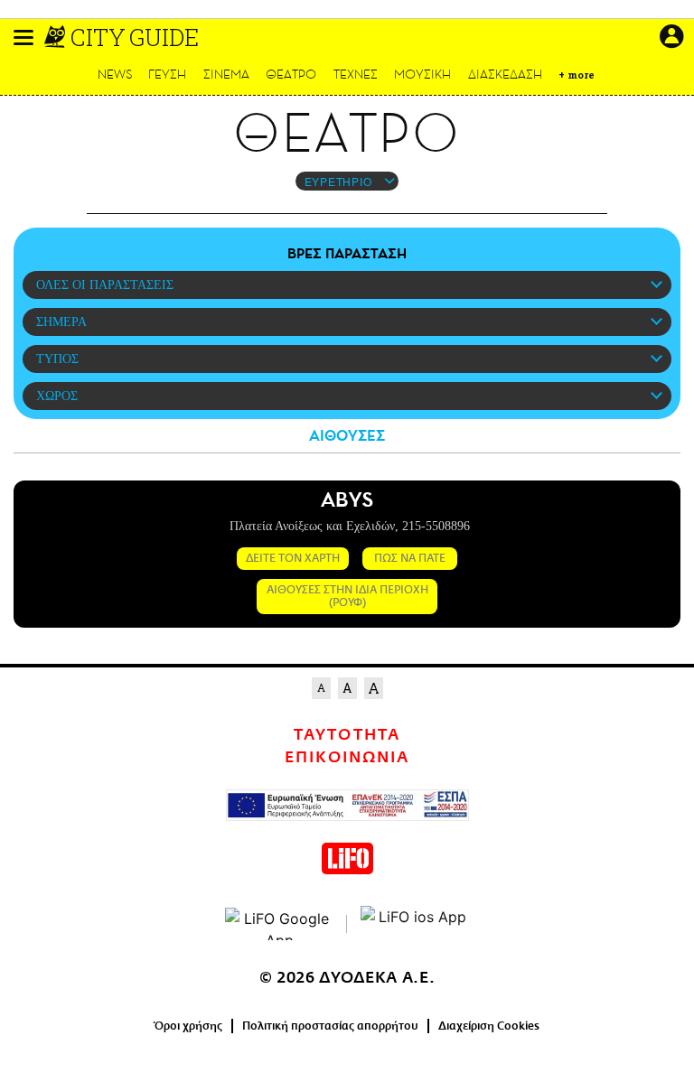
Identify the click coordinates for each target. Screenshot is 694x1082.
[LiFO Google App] (279, 924)
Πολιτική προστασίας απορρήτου (330, 1026)
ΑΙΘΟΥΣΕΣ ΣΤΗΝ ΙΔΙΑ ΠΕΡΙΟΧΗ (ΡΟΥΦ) (347, 596)
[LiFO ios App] (415, 924)
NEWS (115, 74)
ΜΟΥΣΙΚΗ (422, 74)
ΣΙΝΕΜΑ (226, 74)
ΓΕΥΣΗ (167, 74)
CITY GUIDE (134, 37)
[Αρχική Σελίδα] (56, 37)
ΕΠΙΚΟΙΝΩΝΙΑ (347, 758)
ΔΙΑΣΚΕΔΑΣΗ (505, 74)
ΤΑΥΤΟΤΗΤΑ (346, 735)
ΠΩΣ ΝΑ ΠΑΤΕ (409, 558)
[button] (23, 37)
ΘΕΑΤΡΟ (291, 74)
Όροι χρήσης (188, 1026)
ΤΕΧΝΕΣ (355, 74)
